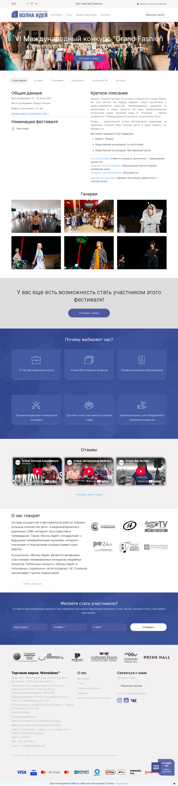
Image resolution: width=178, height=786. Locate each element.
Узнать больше (32, 583)
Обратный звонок (155, 14)
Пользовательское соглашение (94, 698)
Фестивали (56, 14)
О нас (69, 14)
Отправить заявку (89, 58)
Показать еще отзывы (89, 494)
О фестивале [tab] (19, 80)
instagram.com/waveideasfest (107, 172)
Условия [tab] (38, 80)
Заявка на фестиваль (86, 14)
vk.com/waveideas (101, 158)
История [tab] (120, 80)
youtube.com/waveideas (103, 177)
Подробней (122, 783)
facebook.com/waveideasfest (106, 165)
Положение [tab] (57, 80)
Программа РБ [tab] (100, 80)
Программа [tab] (77, 80)
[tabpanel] (89, 181)
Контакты (105, 14)
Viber (132, 677)
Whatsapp (122, 677)
